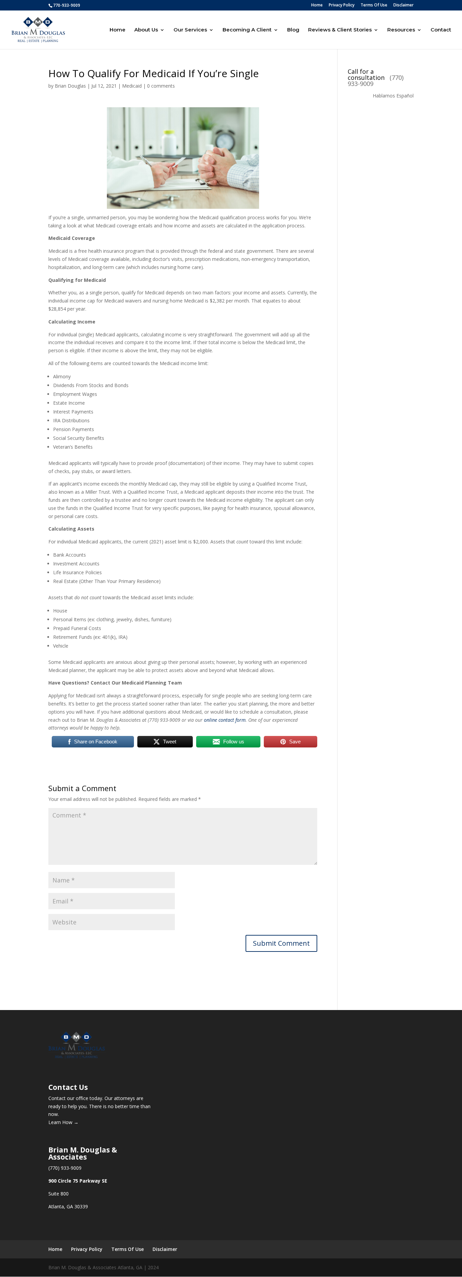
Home (317, 5)
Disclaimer (403, 5)
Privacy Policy (341, 5)
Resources (401, 30)
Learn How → (63, 1122)
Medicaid (132, 86)
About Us (146, 30)
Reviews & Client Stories (340, 30)
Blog (293, 30)
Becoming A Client (247, 30)
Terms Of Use (374, 5)
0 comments (161, 86)
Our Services (190, 30)
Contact (441, 30)
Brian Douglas (70, 86)
